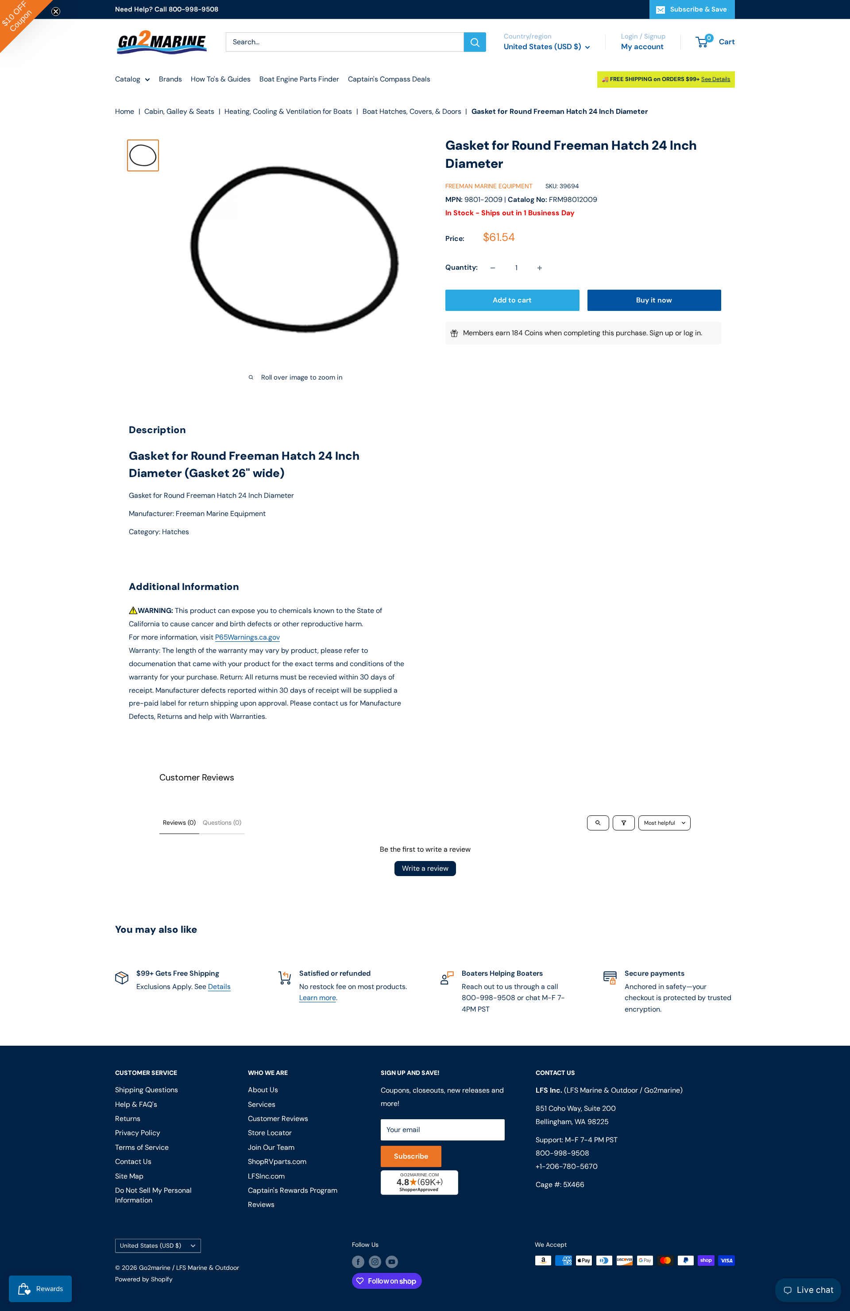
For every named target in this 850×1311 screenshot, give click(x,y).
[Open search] (598, 822)
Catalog (127, 79)
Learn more (317, 997)
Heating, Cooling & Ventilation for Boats (288, 111)
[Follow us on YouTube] (392, 1261)
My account (642, 46)
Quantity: (461, 267)
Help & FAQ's (136, 1104)
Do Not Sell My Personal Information (153, 1195)
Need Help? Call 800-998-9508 (166, 9)
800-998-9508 (562, 1153)
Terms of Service (142, 1147)
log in (692, 333)
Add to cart (512, 300)
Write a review (425, 868)
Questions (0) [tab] (222, 822)
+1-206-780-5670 (567, 1166)
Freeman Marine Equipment (489, 186)
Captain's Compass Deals (389, 79)
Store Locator (270, 1132)
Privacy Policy (137, 1132)
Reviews (261, 1204)
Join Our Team (271, 1147)
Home (124, 111)
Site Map (129, 1176)
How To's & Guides (221, 79)
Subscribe (411, 1156)
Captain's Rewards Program (292, 1190)
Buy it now (654, 300)
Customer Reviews (278, 1118)
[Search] (475, 42)
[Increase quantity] (539, 268)
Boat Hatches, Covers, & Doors (412, 111)
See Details (715, 79)
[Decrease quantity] (492, 268)
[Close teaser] (55, 11)
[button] (26, 26)
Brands (170, 79)
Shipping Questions (146, 1089)
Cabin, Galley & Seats (179, 111)
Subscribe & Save (698, 9)
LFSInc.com (266, 1176)
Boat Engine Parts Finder (299, 79)
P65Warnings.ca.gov (247, 637)
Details (219, 986)
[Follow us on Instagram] (375, 1261)
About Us (263, 1089)
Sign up (661, 333)
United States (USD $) (150, 1245)
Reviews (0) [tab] (179, 822)
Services (261, 1104)
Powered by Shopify (144, 1279)
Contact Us (133, 1161)
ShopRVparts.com (277, 1161)
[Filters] (624, 822)
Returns (127, 1118)
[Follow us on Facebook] (358, 1261)
